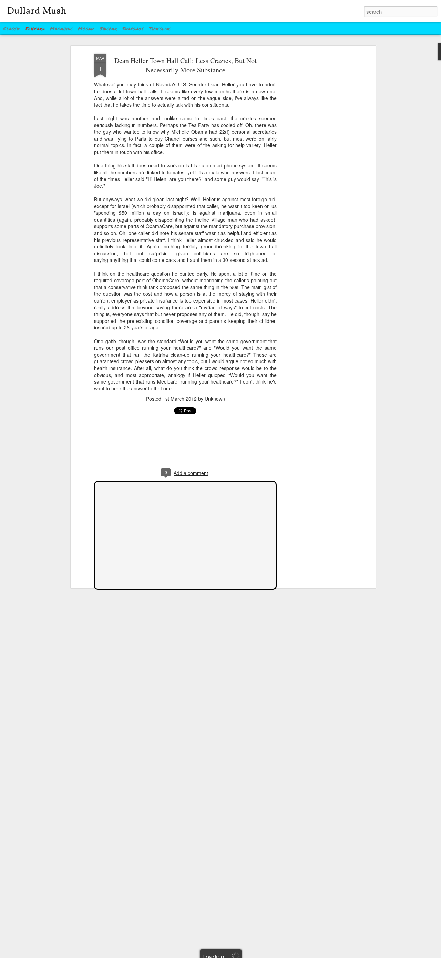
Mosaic (86, 28)
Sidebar (108, 28)
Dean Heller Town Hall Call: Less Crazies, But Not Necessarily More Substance (185, 65)
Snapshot (133, 28)
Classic (11, 28)
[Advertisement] (314, 162)
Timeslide (160, 28)
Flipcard (35, 28)
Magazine (61, 28)
